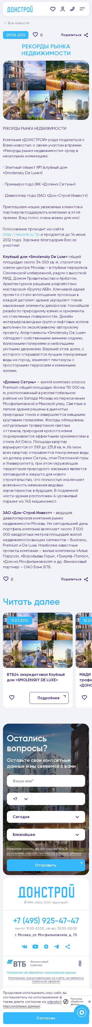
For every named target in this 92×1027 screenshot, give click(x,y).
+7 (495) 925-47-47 (46, 920)
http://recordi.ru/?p (21, 234)
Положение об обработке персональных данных (41, 972)
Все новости (18, 23)
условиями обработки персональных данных (44, 853)
